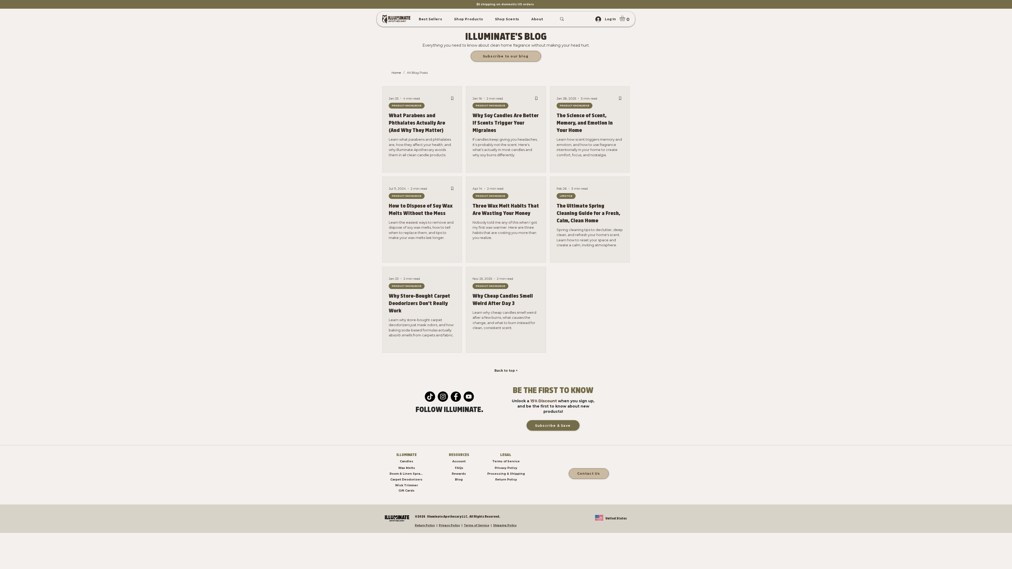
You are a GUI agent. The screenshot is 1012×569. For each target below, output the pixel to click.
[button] (430, 19)
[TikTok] (430, 396)
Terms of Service (476, 525)
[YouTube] (469, 396)
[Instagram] (443, 396)
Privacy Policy (449, 525)
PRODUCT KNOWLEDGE (406, 105)
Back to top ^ (506, 370)
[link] (625, 18)
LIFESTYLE (566, 196)
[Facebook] (456, 396)
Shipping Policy (505, 525)
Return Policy (425, 525)
